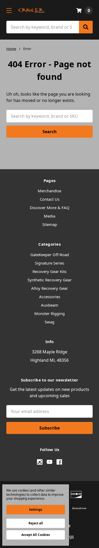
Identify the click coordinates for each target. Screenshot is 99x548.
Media (49, 216)
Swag (49, 321)
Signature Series (49, 263)
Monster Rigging (49, 313)
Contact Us (49, 199)
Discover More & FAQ (49, 207)
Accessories (49, 296)
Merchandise (49, 190)
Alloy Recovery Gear (49, 288)
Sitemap (49, 224)
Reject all (36, 523)
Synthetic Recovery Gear (49, 279)
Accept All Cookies (35, 535)
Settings (35, 509)
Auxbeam (49, 305)
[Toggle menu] (9, 10)
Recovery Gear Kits (49, 271)
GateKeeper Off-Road (49, 254)
